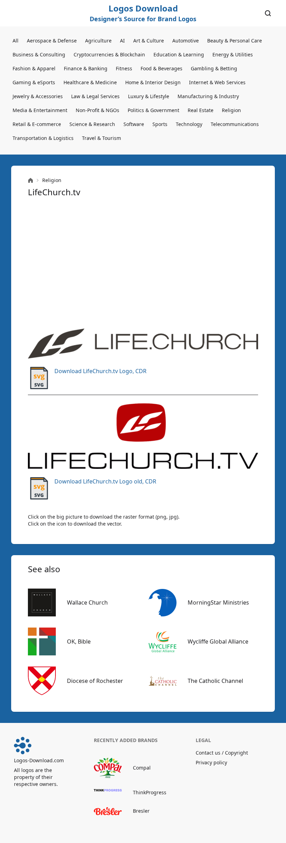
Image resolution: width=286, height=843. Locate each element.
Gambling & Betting (214, 68)
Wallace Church (87, 602)
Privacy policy (211, 762)
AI (122, 40)
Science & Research (92, 124)
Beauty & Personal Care (234, 40)
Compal (142, 767)
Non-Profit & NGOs (97, 110)
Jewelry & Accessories (38, 96)
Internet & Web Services (217, 82)
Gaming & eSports (34, 82)
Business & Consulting (39, 54)
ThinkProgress (149, 792)
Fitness (124, 68)
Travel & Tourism (101, 138)
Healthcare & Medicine (90, 82)
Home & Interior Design (153, 82)
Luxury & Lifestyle (148, 96)
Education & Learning (178, 54)
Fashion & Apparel (34, 68)
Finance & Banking (85, 68)
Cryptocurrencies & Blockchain (109, 54)
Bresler (141, 810)
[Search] (268, 13)
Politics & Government (153, 110)
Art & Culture (148, 40)
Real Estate (200, 110)
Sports (159, 124)
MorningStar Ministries (218, 602)
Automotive (185, 40)
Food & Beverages (161, 68)
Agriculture (98, 40)
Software (133, 124)
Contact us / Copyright (222, 752)
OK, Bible (79, 641)
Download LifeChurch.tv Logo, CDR (100, 371)
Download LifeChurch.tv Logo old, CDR (105, 481)
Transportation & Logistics (43, 138)
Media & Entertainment (40, 110)
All (15, 40)
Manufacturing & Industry (208, 96)
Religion (231, 110)
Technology (189, 124)
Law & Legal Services (95, 96)
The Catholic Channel (215, 681)
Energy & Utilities (232, 54)
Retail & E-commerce (37, 124)
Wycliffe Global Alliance (218, 641)
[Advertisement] (143, 263)
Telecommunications (235, 124)
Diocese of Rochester (95, 681)
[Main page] (30, 180)
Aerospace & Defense (52, 40)
